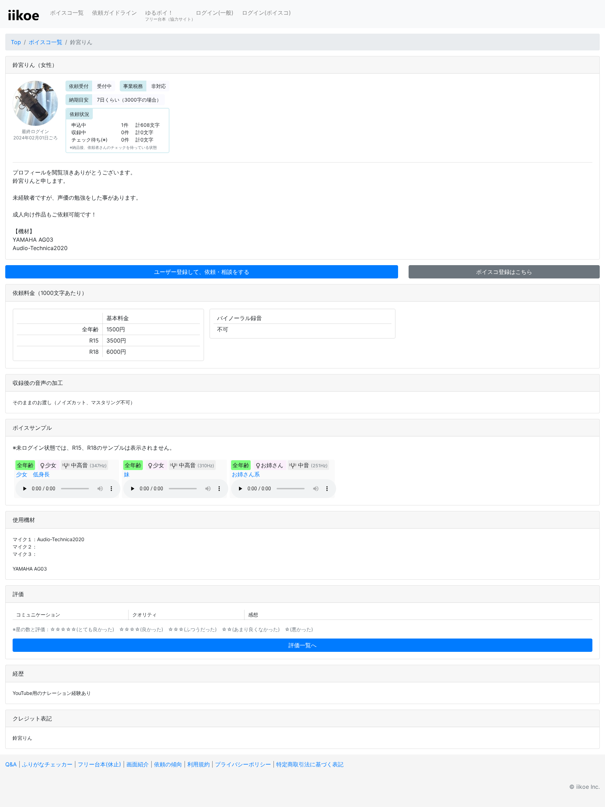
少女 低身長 (33, 474)
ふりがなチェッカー (47, 764)
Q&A (11, 764)
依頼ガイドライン (114, 12)
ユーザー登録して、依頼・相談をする (201, 271)
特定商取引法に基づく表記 (309, 764)
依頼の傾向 (168, 764)
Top (16, 42)
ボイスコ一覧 (67, 12)
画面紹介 (137, 764)
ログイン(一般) (215, 12)
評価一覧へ (302, 645)
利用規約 (198, 764)
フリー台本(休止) (99, 764)
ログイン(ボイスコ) (266, 12)
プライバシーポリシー (243, 764)
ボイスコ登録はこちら (504, 271)
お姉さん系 (246, 474)
